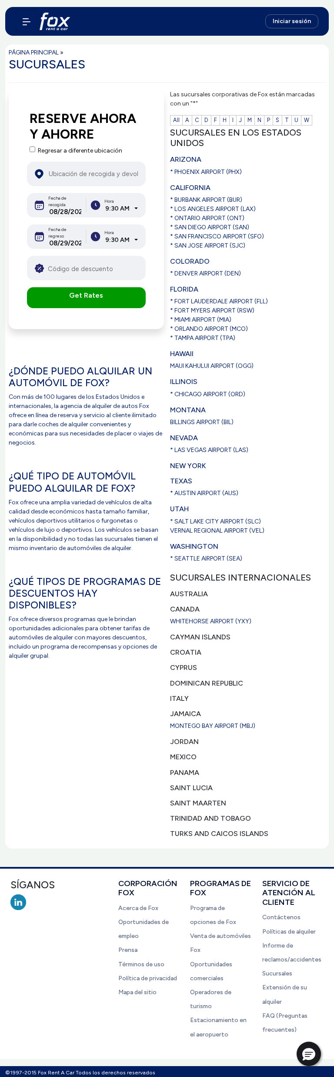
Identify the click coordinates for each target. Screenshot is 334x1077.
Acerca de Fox (138, 908)
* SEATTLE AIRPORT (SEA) (206, 558)
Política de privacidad (147, 978)
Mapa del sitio (137, 992)
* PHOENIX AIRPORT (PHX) (206, 172)
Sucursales (277, 973)
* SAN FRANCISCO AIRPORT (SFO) (217, 236)
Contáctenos (281, 917)
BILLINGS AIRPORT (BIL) (202, 422)
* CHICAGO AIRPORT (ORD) (207, 394)
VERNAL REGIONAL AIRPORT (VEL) (217, 530)
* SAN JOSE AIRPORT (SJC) (207, 245)
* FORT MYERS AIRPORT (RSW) (212, 310)
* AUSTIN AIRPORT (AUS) (204, 493)
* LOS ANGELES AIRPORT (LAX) (213, 209)
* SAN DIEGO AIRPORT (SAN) (209, 227)
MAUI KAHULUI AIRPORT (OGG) (212, 366)
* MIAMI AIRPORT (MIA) (200, 319)
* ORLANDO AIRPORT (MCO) (209, 329)
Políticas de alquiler (289, 931)
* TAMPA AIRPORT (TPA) (202, 338)
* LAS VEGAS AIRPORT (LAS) (209, 450)
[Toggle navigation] (26, 21)
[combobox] (121, 208)
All (176, 120)
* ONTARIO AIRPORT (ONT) (207, 218)
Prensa (127, 950)
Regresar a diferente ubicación (80, 150)
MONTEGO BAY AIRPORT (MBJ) (212, 726)
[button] (309, 1054)
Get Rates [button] (86, 295)
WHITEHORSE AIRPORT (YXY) (210, 621)
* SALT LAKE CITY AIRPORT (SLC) (215, 521)
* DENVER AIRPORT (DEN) (205, 273)
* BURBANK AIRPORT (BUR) (206, 200)
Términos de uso (141, 964)
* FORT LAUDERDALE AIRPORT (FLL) (219, 301)
